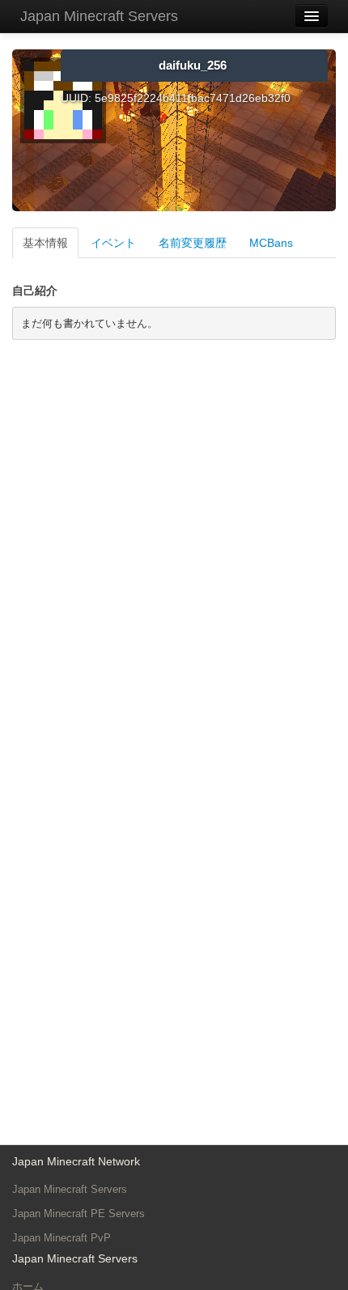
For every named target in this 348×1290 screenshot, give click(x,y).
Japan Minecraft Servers (99, 16)
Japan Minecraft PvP (61, 1238)
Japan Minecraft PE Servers (78, 1213)
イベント (113, 242)
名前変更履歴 (193, 242)
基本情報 (45, 242)
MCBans (271, 242)
